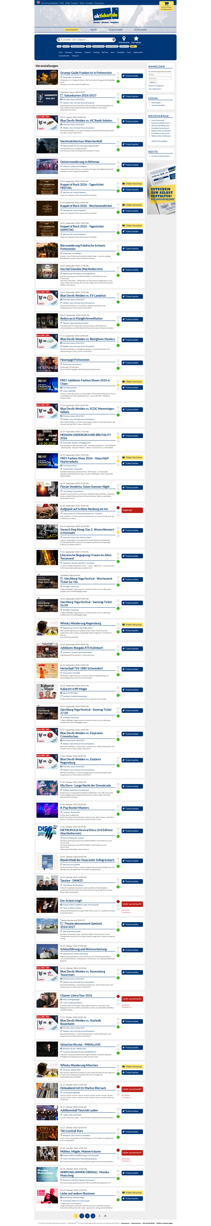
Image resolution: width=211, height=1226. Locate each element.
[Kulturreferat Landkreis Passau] (61, 513)
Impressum (99, 3)
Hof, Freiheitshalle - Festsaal (73, 838)
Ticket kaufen (132, 75)
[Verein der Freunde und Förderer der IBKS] (61, 563)
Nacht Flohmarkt (157, 120)
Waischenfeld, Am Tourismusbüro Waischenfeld (81, 146)
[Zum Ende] (105, 1215)
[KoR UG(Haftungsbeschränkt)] (61, 192)
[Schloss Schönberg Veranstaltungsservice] (61, 954)
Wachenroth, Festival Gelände (74, 192)
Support (74, 3)
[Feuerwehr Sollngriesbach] (61, 864)
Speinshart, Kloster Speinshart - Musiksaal (78, 563)
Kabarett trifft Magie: (70, 693)
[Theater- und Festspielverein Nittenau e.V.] (61, 166)
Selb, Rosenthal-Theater (72, 931)
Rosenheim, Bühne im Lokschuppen (76, 1201)
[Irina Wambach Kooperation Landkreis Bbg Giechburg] (61, 586)
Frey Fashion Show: (69, 388)
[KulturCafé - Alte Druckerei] (61, 537)
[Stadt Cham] (61, 908)
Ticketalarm (115, 29)
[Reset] (114, 39)
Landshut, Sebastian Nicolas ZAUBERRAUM (79, 1052)
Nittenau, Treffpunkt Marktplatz (75, 166)
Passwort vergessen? (156, 86)
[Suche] (59, 39)
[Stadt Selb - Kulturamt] (61, 931)
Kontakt (89, 3)
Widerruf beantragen (164, 1223)
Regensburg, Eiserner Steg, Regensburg (77, 628)
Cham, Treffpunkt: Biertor (72, 1003)
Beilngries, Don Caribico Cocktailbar (76, 1135)
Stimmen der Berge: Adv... (161, 125)
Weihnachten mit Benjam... (161, 131)
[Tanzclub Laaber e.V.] (61, 1115)
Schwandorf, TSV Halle (71, 673)
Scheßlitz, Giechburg (71, 586)
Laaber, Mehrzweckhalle (72, 1115)
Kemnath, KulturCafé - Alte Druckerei (77, 537)
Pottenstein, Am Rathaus (72, 77)
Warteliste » (126, 910)
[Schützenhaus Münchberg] (61, 491)
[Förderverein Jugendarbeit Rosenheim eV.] (61, 1201)
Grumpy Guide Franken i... (161, 156)
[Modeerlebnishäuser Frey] (61, 391)
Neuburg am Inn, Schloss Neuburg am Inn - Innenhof (82, 513)
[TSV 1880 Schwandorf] (61, 673)
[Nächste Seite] (99, 1215)
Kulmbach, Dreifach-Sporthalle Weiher (77, 652)
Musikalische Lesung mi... (160, 128)
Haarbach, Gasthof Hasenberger (75, 696)
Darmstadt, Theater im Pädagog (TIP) (77, 443)
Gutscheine (140, 29)
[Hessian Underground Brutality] (61, 443)
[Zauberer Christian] (61, 696)
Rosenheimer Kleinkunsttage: (73, 1197)
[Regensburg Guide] (61, 273)
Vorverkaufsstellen (49, 3)
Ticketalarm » (127, 912)
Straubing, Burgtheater (71, 1092)
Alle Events (71, 29)
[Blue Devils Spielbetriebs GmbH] (61, 103)
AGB (67, 3)
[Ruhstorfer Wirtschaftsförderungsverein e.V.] (61, 1180)
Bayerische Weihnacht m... (161, 123)
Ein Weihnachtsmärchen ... (161, 133)
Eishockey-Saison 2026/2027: (73, 99)
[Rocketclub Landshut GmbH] (61, 812)
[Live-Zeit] (61, 838)
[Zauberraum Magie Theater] (61, 1052)
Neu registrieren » (155, 89)
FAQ (62, 3)
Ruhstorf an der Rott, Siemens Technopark (79, 1180)
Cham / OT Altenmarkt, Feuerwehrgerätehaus (80, 1159)
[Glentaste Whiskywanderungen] (61, 628)
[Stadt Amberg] (61, 790)
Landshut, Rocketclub (71, 812)
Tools (82, 3)
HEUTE (93, 29)
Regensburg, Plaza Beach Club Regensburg (79, 273)
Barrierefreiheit (149, 1223)
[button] (153, 82)
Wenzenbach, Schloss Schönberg (75, 954)
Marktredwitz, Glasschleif (72, 469)
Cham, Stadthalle (69, 391)
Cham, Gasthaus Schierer (72, 908)
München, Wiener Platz (72, 1070)
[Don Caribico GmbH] (61, 1135)
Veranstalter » (156, 103)
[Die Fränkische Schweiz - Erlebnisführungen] (61, 77)
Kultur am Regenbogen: (71, 999)
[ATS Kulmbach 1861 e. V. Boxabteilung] (61, 652)
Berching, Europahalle (71, 864)
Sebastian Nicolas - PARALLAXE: (74, 1048)
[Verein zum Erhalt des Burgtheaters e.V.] (61, 1092)
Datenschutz (136, 1223)
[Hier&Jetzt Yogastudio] (61, 323)
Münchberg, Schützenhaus (73, 491)
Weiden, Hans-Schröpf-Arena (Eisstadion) (78, 103)
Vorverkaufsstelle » (158, 105)
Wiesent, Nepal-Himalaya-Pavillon (76, 323)
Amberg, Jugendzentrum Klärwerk (76, 790)
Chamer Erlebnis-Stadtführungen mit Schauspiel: (80, 905)
